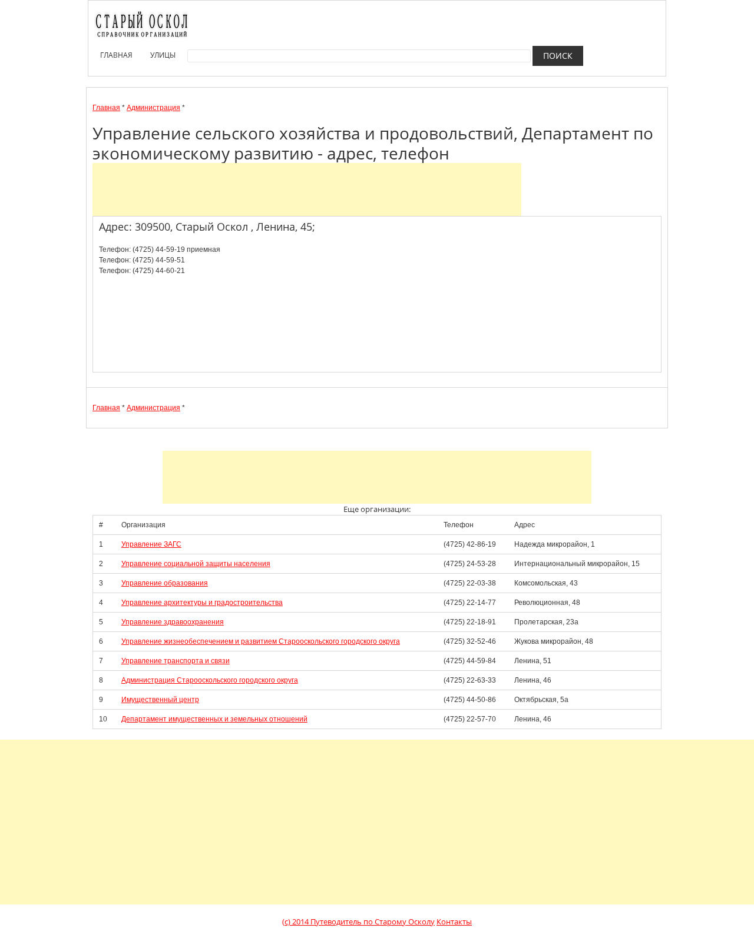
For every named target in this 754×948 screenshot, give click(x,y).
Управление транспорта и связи (175, 661)
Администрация (153, 108)
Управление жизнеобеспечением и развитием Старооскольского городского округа (260, 641)
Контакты (454, 921)
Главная (116, 55)
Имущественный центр (160, 700)
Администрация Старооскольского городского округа (209, 680)
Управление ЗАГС (151, 544)
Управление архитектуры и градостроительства (202, 602)
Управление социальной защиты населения (195, 564)
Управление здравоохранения (172, 622)
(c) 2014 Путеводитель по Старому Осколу (358, 921)
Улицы (163, 55)
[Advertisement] (306, 189)
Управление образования (164, 583)
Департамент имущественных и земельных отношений (214, 719)
